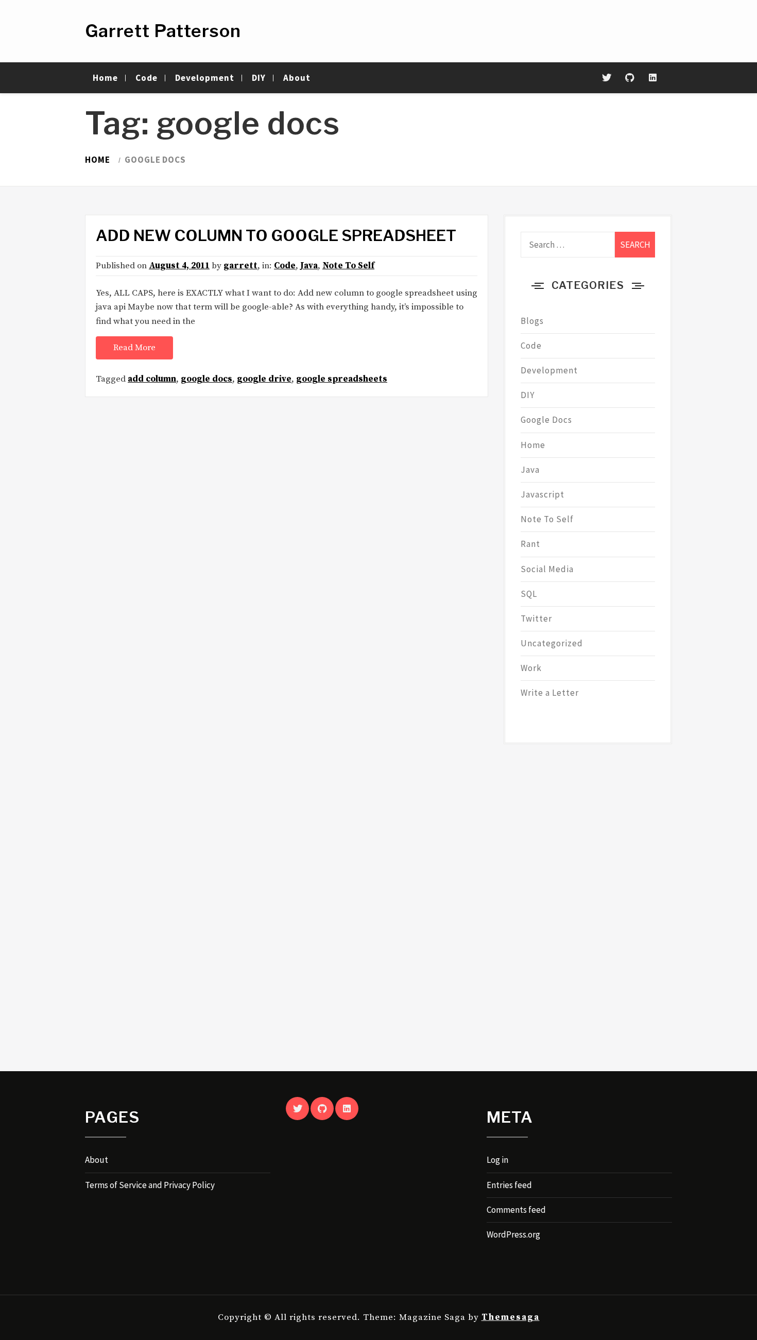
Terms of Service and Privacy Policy (150, 1185)
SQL (529, 593)
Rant (530, 543)
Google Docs (546, 419)
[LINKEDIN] (346, 1108)
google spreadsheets (341, 379)
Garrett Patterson (163, 30)
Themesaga (510, 1317)
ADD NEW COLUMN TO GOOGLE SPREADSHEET (276, 235)
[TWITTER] (297, 1108)
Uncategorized (552, 643)
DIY (259, 77)
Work (531, 668)
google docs (206, 379)
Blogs (532, 321)
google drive (264, 379)
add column (152, 379)
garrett (240, 265)
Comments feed (516, 1209)
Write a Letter (550, 692)
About (297, 77)
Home (105, 77)
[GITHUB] (322, 1108)
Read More (134, 347)
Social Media (547, 569)
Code (146, 77)
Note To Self (348, 265)
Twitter (536, 618)
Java (309, 265)
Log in (497, 1159)
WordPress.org (513, 1234)
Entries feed (509, 1185)
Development (204, 77)
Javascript (542, 494)
